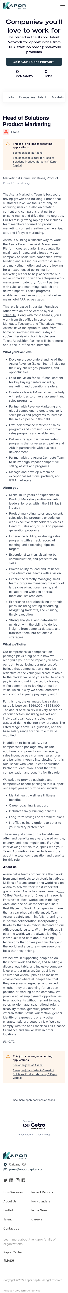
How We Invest (13, 1192)
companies (27, 97)
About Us (9, 1201)
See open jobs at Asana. (28, 152)
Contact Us (11, 1228)
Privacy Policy (12, 1290)
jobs (11, 97)
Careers (36, 1219)
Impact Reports (42, 1192)
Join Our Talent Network (34, 62)
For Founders (40, 1201)
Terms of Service (30, 1290)
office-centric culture (18, 929)
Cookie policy (43, 1134)
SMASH (8, 1260)
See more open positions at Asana (34, 1099)
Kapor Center (12, 1252)
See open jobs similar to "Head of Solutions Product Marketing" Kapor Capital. (35, 161)
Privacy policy (25, 1134)
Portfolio (9, 1210)
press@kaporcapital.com (26, 1169)
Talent (7, 1219)
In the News (39, 1210)
